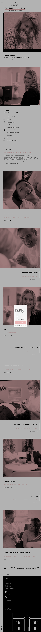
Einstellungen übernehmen (20, 325)
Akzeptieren (20, 322)
